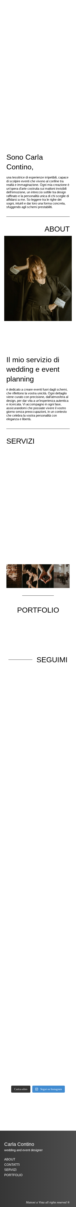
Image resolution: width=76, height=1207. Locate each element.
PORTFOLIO (38, 610)
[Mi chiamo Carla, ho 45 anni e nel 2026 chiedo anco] (38, 1054)
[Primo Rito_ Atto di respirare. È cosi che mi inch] (38, 719)
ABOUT (57, 229)
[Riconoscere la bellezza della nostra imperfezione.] (38, 813)
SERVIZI (20, 441)
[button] (69, 6)
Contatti (12, 1164)
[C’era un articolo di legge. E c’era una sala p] (38, 942)
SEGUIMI (52, 660)
